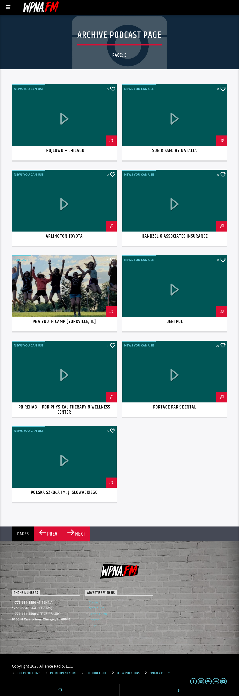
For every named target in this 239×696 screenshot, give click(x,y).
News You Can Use (28, 89)
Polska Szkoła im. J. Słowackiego (64, 492)
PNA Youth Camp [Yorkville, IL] (64, 321)
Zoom (93, 625)
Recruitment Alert (63, 673)
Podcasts (21, 260)
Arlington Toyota (64, 236)
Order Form (98, 614)
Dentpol (174, 321)
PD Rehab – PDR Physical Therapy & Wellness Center (64, 409)
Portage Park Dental (175, 407)
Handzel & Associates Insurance (175, 236)
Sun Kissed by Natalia (174, 150)
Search (94, 620)
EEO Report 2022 (29, 673)
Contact (95, 602)
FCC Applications (128, 673)
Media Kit (96, 608)
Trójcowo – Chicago (64, 150)
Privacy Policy (160, 673)
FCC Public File (97, 673)
